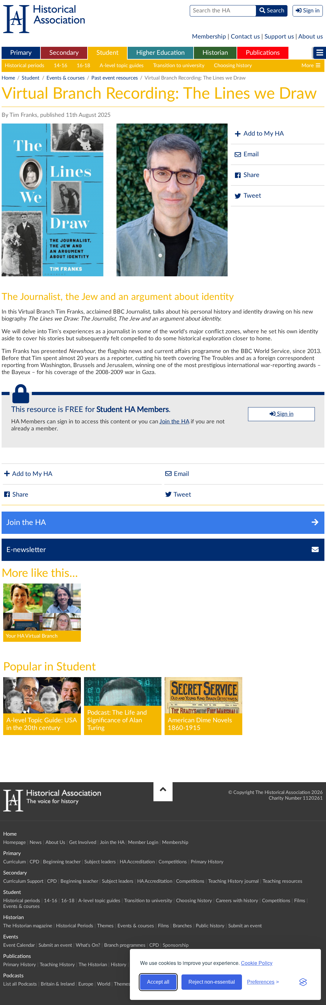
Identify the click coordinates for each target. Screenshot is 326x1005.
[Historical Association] (44, 30)
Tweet (252, 196)
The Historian (93, 964)
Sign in (284, 414)
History (118, 964)
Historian (215, 53)
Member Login (143, 842)
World (103, 984)
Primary (21, 53)
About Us (55, 842)
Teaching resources (282, 881)
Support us (279, 37)
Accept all (158, 982)
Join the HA (174, 422)
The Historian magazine (27, 926)
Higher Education (160, 53)
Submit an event (245, 926)
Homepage (14, 842)
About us (310, 37)
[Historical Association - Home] (52, 809)
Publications (263, 53)
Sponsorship (175, 945)
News (36, 842)
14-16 (60, 65)
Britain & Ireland (57, 984)
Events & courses (65, 78)
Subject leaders (100, 862)
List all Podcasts (20, 984)
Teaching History (57, 964)
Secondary (64, 53)
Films (299, 900)
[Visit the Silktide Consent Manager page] (303, 982)
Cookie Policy (257, 962)
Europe (85, 984)
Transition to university (178, 65)
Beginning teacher (62, 862)
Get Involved (82, 842)
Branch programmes (124, 945)
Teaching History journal (233, 881)
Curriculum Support (23, 881)
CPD (34, 862)
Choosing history (233, 65)
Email (251, 154)
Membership (209, 37)
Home (8, 78)
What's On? (88, 945)
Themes (105, 926)
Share (251, 175)
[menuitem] (20, 53)
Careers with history (284, 65)
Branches (182, 926)
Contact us (245, 37)
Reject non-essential (211, 982)
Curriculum (14, 862)
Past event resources (114, 78)
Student (107, 53)
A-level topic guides (122, 65)
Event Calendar (19, 945)
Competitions (173, 862)
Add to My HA (264, 134)
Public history (210, 926)
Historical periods (24, 65)
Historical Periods (74, 926)
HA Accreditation (137, 862)
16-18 (83, 65)
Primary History (207, 862)
